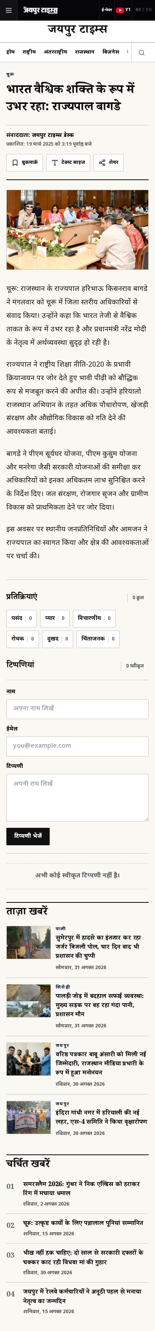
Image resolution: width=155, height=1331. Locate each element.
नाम (10, 692)
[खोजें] (140, 52)
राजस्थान (85, 52)
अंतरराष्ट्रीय (55, 52)
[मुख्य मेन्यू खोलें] (8, 10)
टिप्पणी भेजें (28, 836)
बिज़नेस (111, 52)
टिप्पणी (14, 766)
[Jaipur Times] (40, 10)
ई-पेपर (107, 10)
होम (10, 52)
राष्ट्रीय (29, 52)
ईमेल (12, 729)
